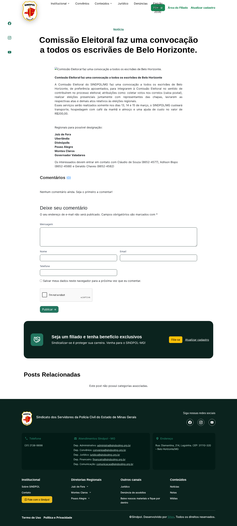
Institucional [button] (59, 3)
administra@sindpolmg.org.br (114, 445)
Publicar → (49, 309)
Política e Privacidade (58, 517)
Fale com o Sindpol (38, 499)
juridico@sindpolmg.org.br (105, 454)
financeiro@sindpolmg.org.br (109, 459)
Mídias (174, 498)
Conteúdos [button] (102, 3)
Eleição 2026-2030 (158, 8)
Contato (26, 492)
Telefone (45, 266)
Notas (173, 492)
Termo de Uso (31, 517)
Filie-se (175, 340)
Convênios (82, 3)
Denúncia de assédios (133, 492)
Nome (43, 251)
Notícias (174, 486)
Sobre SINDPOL (31, 486)
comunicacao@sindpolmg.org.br (114, 464)
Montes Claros (79, 492)
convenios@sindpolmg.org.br (109, 450)
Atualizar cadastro (203, 7)
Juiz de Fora (78, 486)
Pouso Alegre (78, 498)
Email (123, 251)
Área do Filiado (178, 7)
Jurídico (123, 3)
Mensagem (46, 224)
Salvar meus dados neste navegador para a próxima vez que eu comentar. (92, 280)
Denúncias (140, 3)
